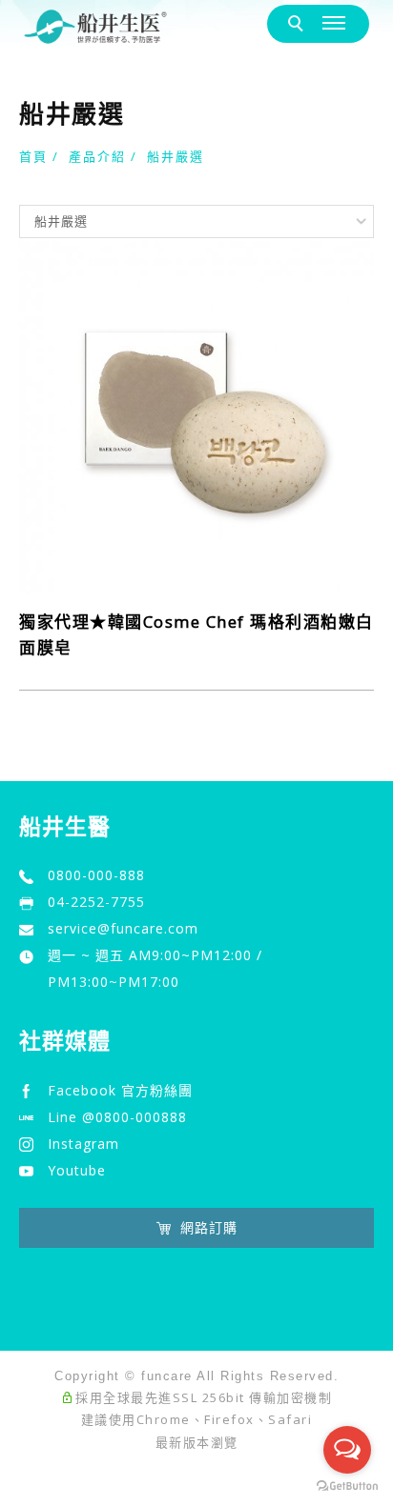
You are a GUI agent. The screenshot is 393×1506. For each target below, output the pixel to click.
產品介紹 (97, 156)
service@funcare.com (123, 928)
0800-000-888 (96, 875)
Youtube (77, 1170)
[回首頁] (95, 27)
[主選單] (336, 23)
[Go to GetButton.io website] (347, 1486)
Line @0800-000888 (117, 1117)
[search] (299, 24)
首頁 (33, 156)
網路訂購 (209, 1227)
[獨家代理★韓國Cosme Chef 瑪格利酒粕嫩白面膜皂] (196, 416)
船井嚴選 (175, 156)
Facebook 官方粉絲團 (120, 1090)
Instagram (83, 1144)
